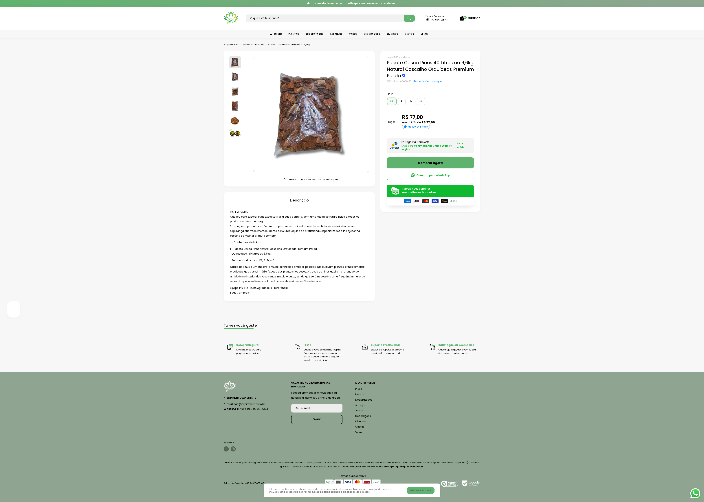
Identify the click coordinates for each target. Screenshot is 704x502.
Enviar (317, 419)
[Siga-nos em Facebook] (226, 448)
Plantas (293, 34)
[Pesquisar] (409, 18)
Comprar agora (430, 163)
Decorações (372, 34)
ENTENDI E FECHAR (420, 490)
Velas (424, 34)
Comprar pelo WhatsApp (433, 175)
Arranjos (336, 34)
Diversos (392, 34)
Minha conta (435, 19)
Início (278, 34)
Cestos (409, 34)
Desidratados (314, 34)
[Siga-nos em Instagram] (233, 448)
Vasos (353, 34)
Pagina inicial (231, 44)
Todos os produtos (253, 44)
